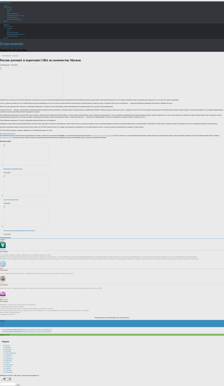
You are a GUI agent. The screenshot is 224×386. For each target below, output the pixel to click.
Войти (6, 21)
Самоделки (9, 364)
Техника (8, 368)
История (8, 351)
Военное (8, 347)
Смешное (15, 56)
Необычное (7, 56)
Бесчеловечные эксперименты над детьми (19, 230)
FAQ (8, 11)
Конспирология (10, 353)
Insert (18, 385)
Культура (8, 357)
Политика (8, 361)
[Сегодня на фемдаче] (26, 196)
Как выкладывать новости (16, 15)
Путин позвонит (5, 2)
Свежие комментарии (14, 19)
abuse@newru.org (6, 137)
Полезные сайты (12, 17)
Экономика (9, 372)
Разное (7, 362)
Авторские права (12, 13)
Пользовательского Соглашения (102, 135)
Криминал (8, 355)
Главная (6, 6)
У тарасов (8, 370)
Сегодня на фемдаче (11, 200)
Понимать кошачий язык (13, 169)
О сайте (9, 9)
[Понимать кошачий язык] (26, 165)
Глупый (5, 299)
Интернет (8, 349)
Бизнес (7, 345)
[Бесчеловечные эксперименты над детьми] (26, 227)
